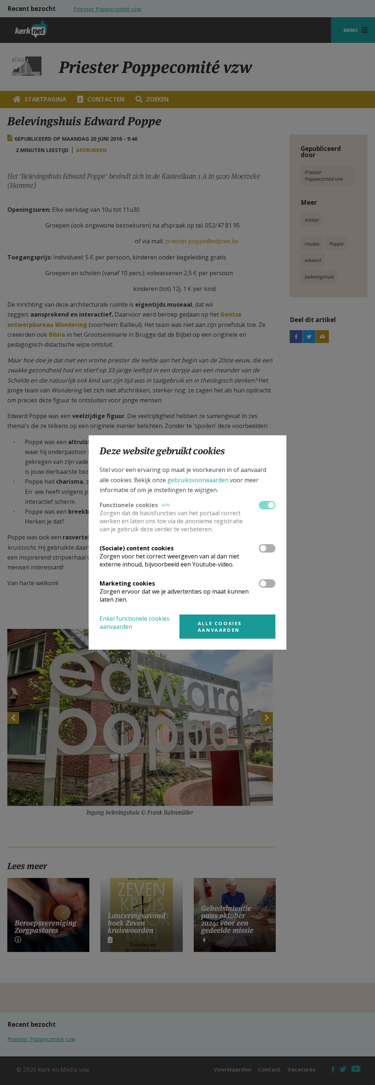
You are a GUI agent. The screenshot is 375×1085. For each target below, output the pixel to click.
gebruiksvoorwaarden (198, 480)
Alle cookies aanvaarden (220, 626)
